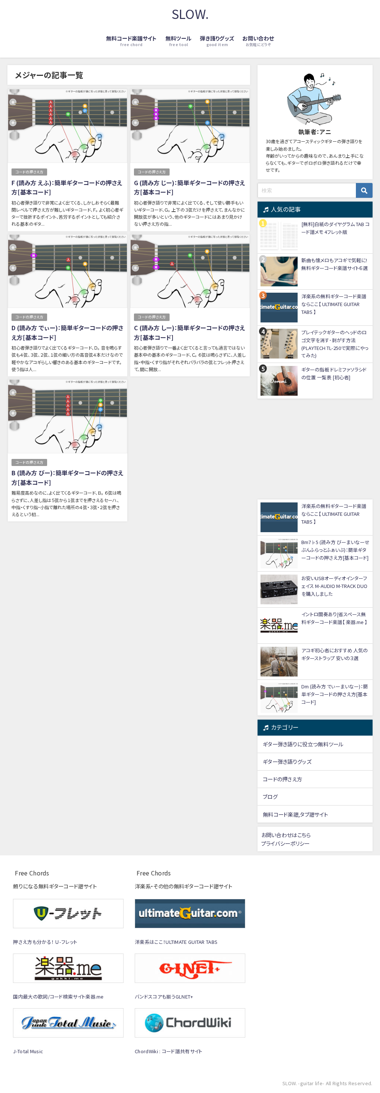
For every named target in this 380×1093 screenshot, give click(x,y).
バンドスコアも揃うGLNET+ (164, 996)
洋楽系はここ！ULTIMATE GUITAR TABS (176, 941)
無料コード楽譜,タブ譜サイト (295, 814)
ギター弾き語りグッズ (287, 761)
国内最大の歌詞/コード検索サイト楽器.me (58, 996)
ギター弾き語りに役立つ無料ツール (303, 744)
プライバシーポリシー (285, 843)
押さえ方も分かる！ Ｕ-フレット (45, 941)
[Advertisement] (315, 449)
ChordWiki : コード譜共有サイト (168, 1051)
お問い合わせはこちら (286, 835)
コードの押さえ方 (29, 171)
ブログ (270, 796)
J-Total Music (28, 1051)
